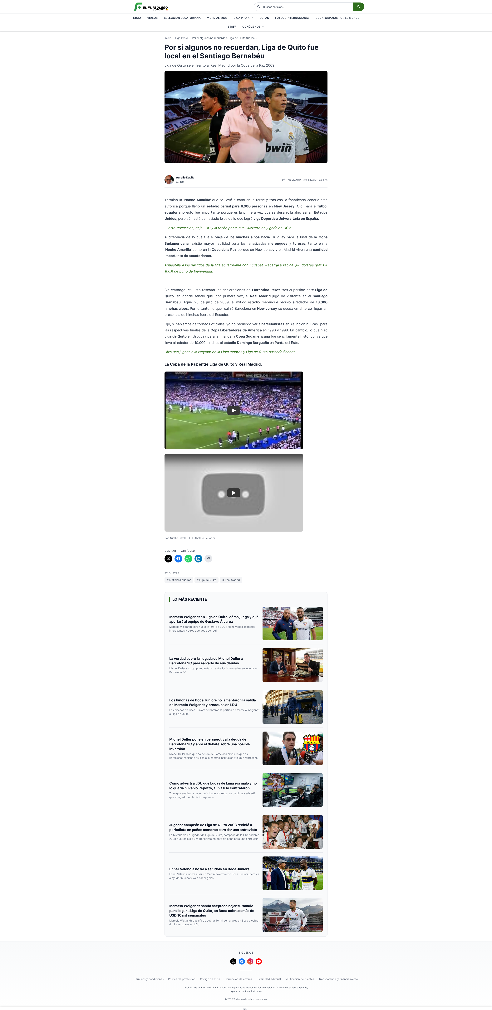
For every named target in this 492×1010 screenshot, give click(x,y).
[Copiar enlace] (208, 558)
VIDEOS (152, 17)
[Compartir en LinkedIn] (198, 558)
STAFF (232, 26)
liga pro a (181, 38)
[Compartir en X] (168, 558)
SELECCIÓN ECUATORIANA (182, 17)
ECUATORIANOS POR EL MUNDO (338, 17)
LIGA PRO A (241, 17)
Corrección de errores (238, 979)
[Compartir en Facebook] (178, 558)
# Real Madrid (231, 579)
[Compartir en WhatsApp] (188, 558)
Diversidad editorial (269, 979)
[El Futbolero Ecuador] (151, 6)
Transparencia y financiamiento (338, 979)
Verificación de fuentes (299, 979)
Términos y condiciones (149, 979)
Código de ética (210, 979)
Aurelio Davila (185, 177)
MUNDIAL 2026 (217, 17)
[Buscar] (358, 6)
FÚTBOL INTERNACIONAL (292, 17)
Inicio (168, 38)
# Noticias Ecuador (179, 579)
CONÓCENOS (251, 26)
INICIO (136, 17)
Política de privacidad (181, 979)
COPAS (264, 17)
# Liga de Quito (206, 579)
